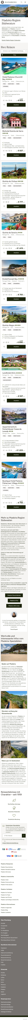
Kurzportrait (4, 925)
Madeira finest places (6, 884)
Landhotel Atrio (9, 373)
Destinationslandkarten (7, 1007)
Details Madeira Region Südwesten (11, 40)
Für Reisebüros (5, 930)
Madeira (3, 989)
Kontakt (3, 923)
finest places (17, 435)
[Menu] (25, 2)
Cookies (3, 964)
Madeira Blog (4, 910)
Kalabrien (3, 987)
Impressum (4, 948)
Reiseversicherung (6, 957)
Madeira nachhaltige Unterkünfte (10, 899)
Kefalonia (3, 975)
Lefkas (2, 977)
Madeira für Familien (6, 892)
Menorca (3, 984)
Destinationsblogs (5, 1004)
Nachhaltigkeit (17, 137)
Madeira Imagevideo (6, 907)
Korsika (3, 972)
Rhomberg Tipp (17, 329)
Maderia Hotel (4, 880)
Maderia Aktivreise (6, 872)
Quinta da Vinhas (9, 181)
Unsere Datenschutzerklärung (10, 843)
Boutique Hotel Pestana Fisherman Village (12, 482)
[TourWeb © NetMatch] (25, 1019)
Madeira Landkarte (6, 912)
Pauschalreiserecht (6, 955)
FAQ (2, 962)
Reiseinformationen (6, 960)
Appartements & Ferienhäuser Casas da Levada (11, 429)
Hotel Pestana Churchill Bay (12, 78)
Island (2, 992)
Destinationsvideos (6, 1002)
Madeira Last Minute (6, 897)
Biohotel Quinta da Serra (12, 131)
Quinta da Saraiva (10, 232)
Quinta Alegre (8, 325)
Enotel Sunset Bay (10, 279)
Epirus (2, 980)
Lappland (3, 994)
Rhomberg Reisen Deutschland (9, 937)
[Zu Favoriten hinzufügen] (4, 105)
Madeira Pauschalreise (7, 867)
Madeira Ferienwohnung (7, 882)
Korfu (2, 982)
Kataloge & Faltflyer (6, 1011)
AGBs (2, 950)
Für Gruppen (4, 933)
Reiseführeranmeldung (7, 1009)
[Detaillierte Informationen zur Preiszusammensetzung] (11, 100)
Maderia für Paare (5, 895)
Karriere (3, 928)
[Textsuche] (21, 2)
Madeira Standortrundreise (8, 869)
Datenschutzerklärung (7, 952)
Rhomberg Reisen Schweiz (8, 940)
